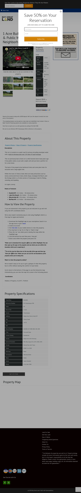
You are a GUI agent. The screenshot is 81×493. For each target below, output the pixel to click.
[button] (61, 11)
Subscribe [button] (40, 39)
